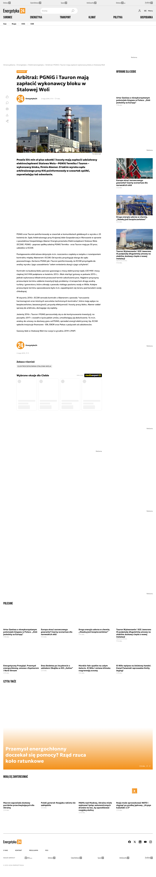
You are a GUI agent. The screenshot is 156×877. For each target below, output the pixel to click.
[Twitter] (135, 842)
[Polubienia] (7, 96)
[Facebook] (129, 842)
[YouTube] (145, 842)
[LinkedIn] (140, 842)
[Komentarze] (7, 102)
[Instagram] (150, 842)
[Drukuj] (7, 108)
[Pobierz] (7, 115)
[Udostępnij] (7, 121)
